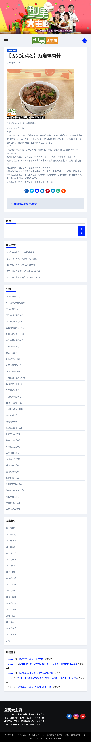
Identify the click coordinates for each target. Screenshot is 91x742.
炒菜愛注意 (11, 447)
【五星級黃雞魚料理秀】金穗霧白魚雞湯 (23, 271)
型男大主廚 (13, 710)
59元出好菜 (11, 296)
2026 (8, 528)
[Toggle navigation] (6, 40)
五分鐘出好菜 (12, 315)
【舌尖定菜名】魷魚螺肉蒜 (34, 56)
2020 (8, 566)
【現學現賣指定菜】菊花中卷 (31, 659)
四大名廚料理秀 (12, 378)
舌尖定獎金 (11, 472)
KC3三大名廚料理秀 (14, 303)
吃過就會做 (12, 50)
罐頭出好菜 (11, 465)
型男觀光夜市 (12, 390)
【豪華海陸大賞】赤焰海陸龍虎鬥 (20, 265)
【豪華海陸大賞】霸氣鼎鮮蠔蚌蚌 (20, 252)
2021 (8, 559)
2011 (8, 622)
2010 (8, 628)
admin (11, 659)
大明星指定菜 (12, 403)
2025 (8, 534)
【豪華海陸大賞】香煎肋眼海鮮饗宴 (21, 259)
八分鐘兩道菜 (12, 340)
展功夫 (9, 422)
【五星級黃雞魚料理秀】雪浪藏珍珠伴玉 (23, 277)
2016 (8, 591)
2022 (8, 553)
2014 (8, 603)
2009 (8, 635)
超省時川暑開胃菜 (13, 490)
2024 (8, 541)
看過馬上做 (11, 459)
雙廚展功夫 (11, 503)
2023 (8, 547)
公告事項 (10, 353)
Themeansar (58, 738)
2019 (8, 572)
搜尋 (8, 221)
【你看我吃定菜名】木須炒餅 (24, 204)
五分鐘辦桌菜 (12, 321)
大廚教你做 (11, 396)
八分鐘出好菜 (12, 346)
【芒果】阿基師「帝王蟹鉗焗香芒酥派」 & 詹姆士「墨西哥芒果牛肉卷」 (48, 664)
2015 (8, 597)
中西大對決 (11, 309)
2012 (8, 616)
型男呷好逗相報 (12, 384)
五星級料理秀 (12, 328)
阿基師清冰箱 (12, 497)
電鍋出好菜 (11, 509)
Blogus (47, 738)
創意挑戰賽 (11, 365)
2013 (8, 609)
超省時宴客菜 (12, 484)
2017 (8, 584)
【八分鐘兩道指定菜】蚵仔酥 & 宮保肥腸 (36, 673)
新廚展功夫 (11, 440)
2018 (8, 578)
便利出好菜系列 (12, 334)
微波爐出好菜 (12, 428)
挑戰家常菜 (11, 434)
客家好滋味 (11, 415)
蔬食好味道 (11, 478)
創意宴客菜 (11, 359)
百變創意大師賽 (12, 453)
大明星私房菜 (12, 409)
